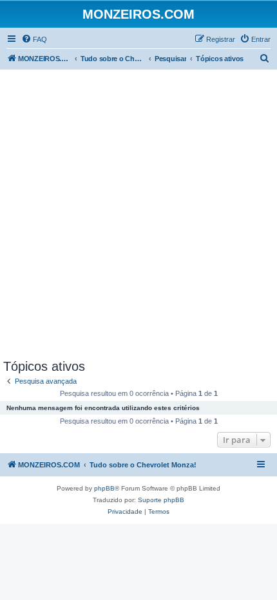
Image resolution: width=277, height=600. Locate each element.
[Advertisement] (138, 214)
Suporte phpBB (161, 499)
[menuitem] (34, 39)
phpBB (104, 488)
